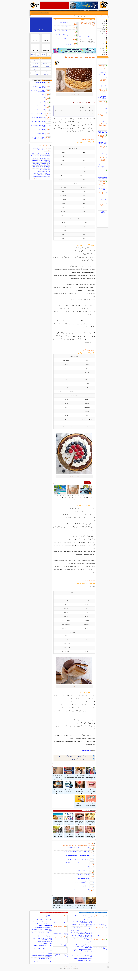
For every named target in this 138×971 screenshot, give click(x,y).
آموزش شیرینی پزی (88, 59)
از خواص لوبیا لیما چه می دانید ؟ (102, 212)
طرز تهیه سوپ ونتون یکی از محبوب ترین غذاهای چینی (78, 847)
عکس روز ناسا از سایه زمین (46, 943)
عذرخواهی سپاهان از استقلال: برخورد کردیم (43, 927)
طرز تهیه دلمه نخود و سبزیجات (83, 874)
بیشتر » (55, 19)
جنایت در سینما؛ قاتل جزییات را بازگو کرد (41, 176)
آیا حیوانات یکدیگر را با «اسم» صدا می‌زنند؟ (43, 923)
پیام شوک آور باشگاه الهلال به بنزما (45, 941)
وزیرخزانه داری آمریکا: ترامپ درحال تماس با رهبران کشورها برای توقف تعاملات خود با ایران (81, 936)
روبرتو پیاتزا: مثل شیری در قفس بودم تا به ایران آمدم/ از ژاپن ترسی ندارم (42, 938)
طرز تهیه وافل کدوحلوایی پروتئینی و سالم (63, 30)
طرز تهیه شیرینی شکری (40, 109)
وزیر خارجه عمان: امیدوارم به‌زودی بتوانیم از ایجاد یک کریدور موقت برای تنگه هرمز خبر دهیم (100, 948)
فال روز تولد (38, 54)
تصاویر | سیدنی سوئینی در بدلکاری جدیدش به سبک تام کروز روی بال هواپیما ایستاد (41, 164)
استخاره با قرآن (46, 50)
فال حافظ (46, 40)
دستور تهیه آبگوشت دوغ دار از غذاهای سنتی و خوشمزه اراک (77, 855)
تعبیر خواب (33, 54)
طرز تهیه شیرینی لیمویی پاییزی (39, 97)
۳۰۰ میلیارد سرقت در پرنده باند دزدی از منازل (41, 153)
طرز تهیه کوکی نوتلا (41, 133)
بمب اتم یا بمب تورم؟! (87, 919)
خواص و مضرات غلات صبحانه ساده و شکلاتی (102, 143)
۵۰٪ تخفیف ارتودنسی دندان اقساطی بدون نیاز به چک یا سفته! (79, 759)
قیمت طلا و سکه (46, 63)
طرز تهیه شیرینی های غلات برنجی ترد (102, 85)
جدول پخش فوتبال (35, 68)
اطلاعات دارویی (35, 60)
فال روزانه (35, 50)
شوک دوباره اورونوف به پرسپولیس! (45, 925)
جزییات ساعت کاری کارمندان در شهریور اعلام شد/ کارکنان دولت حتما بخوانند (82, 922)
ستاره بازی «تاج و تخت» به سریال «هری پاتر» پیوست (61, 923)
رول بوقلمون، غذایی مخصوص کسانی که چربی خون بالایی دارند (76, 851)
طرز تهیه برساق (42, 129)
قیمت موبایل (46, 68)
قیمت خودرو (46, 60)
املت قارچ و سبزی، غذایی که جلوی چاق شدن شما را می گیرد (77, 862)
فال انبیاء (35, 40)
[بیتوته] (34, 8)
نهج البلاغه (36, 71)
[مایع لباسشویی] (74, 50)
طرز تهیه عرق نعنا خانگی (84, 866)
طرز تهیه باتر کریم (41, 94)
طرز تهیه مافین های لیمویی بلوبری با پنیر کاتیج (103, 166)
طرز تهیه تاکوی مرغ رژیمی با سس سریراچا (102, 154)
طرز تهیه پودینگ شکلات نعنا (65, 22)
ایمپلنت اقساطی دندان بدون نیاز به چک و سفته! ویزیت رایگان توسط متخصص (75, 756)
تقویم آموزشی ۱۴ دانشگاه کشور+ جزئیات (38, 149)
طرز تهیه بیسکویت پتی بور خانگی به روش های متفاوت (38, 90)
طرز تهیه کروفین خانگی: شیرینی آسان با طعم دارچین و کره (102, 97)
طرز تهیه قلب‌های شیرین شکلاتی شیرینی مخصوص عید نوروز (38, 137)
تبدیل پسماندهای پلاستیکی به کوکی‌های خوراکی (40, 158)
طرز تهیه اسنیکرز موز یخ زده (102, 120)
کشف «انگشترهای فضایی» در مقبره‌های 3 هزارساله (41, 921)
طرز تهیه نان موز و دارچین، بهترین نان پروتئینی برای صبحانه (63, 43)
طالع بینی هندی (49, 54)
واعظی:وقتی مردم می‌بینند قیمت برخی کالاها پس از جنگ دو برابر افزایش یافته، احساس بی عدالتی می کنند (81, 955)
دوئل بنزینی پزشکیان (87, 941)
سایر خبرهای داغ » (34, 177)
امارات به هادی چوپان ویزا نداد (44, 171)
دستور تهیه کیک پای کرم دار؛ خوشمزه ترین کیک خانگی (79, 57)
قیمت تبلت (47, 71)
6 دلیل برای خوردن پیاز (84, 885)
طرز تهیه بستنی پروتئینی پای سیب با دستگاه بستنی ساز (103, 73)
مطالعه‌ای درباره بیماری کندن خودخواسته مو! (43, 961)
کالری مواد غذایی (35, 66)
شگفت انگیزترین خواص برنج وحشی (82, 882)
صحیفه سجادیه (35, 74)
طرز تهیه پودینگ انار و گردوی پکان (64, 38)
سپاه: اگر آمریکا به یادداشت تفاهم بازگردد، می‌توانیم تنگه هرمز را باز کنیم (41, 174)
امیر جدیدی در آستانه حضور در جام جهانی (44, 919)
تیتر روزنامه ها (46, 74)
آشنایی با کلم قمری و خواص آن (83, 878)
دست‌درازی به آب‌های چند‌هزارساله (85, 960)
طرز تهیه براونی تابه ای (66, 26)
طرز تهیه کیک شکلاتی (40, 82)
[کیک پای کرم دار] (74, 80)
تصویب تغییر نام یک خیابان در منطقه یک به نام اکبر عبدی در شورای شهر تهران (82, 925)
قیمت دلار (47, 66)
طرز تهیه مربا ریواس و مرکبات (102, 109)
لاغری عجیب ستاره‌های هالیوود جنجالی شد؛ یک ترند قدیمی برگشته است (61, 955)
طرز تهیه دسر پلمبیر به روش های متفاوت (81, 889)
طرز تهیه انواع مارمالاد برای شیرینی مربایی (102, 178)
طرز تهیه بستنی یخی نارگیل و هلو (102, 189)
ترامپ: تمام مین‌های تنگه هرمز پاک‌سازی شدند (82, 944)
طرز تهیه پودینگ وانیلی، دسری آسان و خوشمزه (102, 132)
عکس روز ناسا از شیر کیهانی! (44, 169)
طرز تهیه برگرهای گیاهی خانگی (102, 200)
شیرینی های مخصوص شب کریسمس (37, 113)
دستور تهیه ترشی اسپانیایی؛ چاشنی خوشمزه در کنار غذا (78, 859)
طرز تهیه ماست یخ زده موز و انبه (38, 121)
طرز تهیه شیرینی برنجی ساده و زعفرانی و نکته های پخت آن (39, 102)
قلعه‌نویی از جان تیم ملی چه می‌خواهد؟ (44, 935)
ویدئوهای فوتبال (35, 63)
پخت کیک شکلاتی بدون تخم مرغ (38, 117)
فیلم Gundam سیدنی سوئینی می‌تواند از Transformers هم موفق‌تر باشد (44, 916)
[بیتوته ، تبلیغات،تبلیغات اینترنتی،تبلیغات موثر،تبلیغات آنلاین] (54, 5)
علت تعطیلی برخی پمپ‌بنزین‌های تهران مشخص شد (100, 924)
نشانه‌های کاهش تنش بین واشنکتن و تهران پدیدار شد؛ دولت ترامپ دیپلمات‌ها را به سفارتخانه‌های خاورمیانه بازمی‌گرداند (82, 950)
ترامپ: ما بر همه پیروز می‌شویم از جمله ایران (83, 958)
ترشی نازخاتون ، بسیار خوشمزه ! (82, 870)
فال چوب (43, 54)
